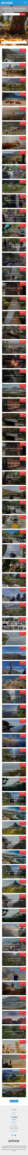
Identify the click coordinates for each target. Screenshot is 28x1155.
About (14, 1112)
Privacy (14, 1124)
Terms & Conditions (14, 1126)
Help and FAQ (14, 1122)
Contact (14, 1114)
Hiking (21, 11)
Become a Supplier (14, 1130)
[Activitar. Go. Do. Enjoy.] (7, 2)
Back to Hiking (14, 1101)
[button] (22, 14)
